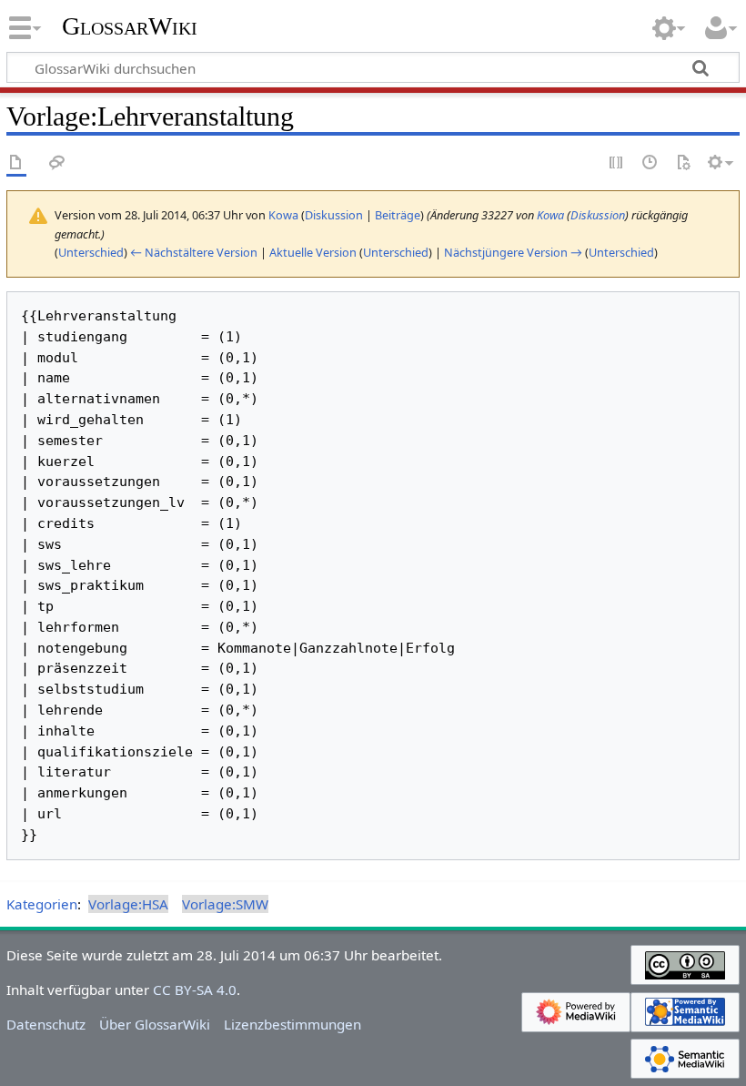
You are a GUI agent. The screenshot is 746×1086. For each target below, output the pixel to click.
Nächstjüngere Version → (513, 252)
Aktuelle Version (313, 252)
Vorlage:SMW (225, 904)
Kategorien (41, 904)
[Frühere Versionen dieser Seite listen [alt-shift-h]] (650, 163)
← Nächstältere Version (193, 252)
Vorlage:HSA (128, 904)
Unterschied (91, 252)
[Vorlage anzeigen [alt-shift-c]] (16, 163)
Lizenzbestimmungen (292, 1024)
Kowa (550, 215)
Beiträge (397, 215)
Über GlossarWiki (154, 1024)
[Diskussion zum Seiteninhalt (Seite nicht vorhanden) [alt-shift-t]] (57, 163)
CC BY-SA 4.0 (195, 989)
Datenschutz (46, 1024)
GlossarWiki (129, 26)
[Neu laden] (683, 163)
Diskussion (334, 215)
